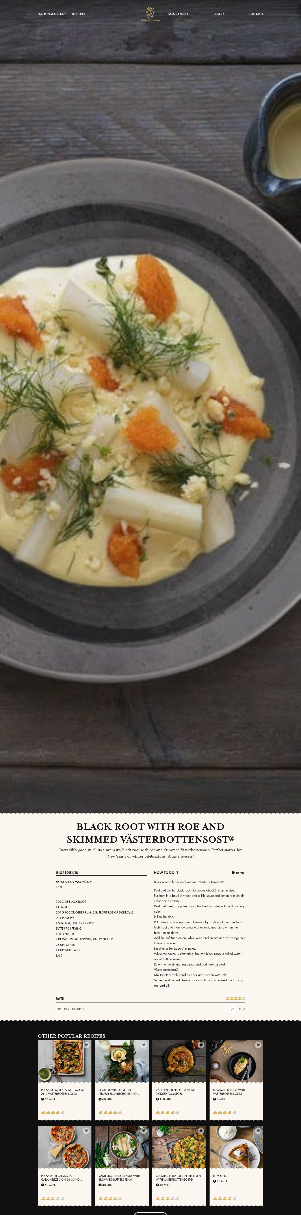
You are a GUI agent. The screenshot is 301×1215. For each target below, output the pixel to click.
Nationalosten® (52, 14)
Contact (255, 14)
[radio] (227, 998)
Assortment (178, 14)
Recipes (78, 14)
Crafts (218, 14)
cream (71, 945)
